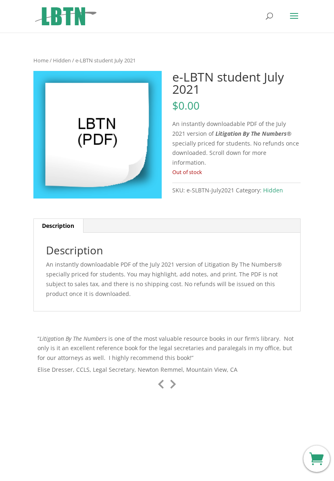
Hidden (62, 60)
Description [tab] (58, 225)
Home (40, 60)
